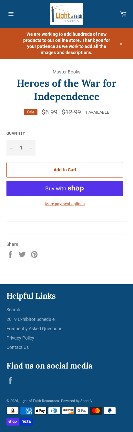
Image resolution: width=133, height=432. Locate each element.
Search (13, 309)
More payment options (65, 204)
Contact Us (17, 347)
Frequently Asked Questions (34, 328)
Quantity (15, 133)
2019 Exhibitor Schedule (30, 319)
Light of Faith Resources (39, 401)
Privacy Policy (20, 338)
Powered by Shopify (76, 401)
